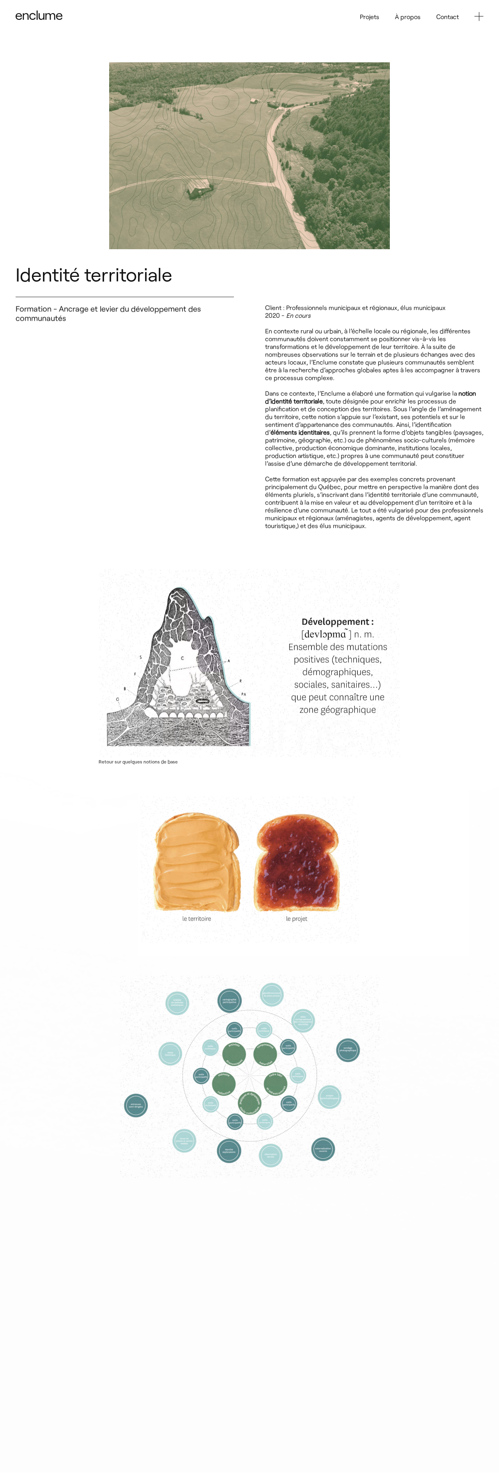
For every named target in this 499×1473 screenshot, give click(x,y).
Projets (369, 16)
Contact (447, 16)
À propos (408, 16)
